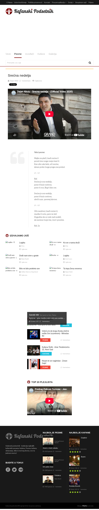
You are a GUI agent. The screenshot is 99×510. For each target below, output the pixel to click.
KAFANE (66, 325)
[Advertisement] (49, 34)
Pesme (18, 54)
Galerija (53, 54)
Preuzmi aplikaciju (58, 2)
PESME (45, 340)
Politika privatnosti (35, 2)
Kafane (41, 54)
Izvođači (29, 54)
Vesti (8, 54)
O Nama (9, 2)
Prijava (90, 2)
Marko (84, 506)
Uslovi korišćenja (20, 2)
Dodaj (70, 2)
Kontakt (47, 2)
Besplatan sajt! (81, 2)
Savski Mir (42, 315)
